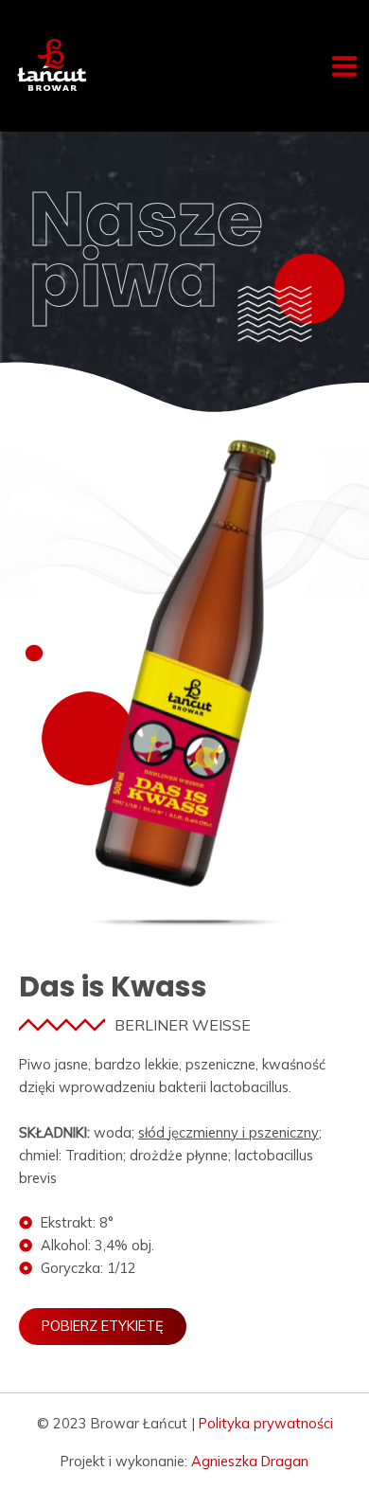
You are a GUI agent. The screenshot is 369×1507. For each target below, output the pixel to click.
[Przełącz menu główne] (344, 66)
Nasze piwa (145, 249)
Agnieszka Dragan (249, 1461)
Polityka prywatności (266, 1423)
